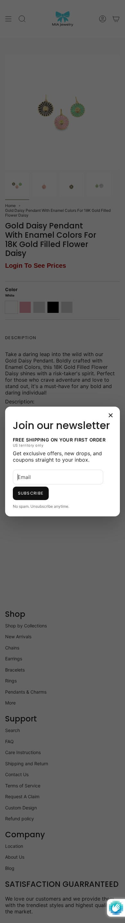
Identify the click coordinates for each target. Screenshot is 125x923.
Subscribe (31, 493)
